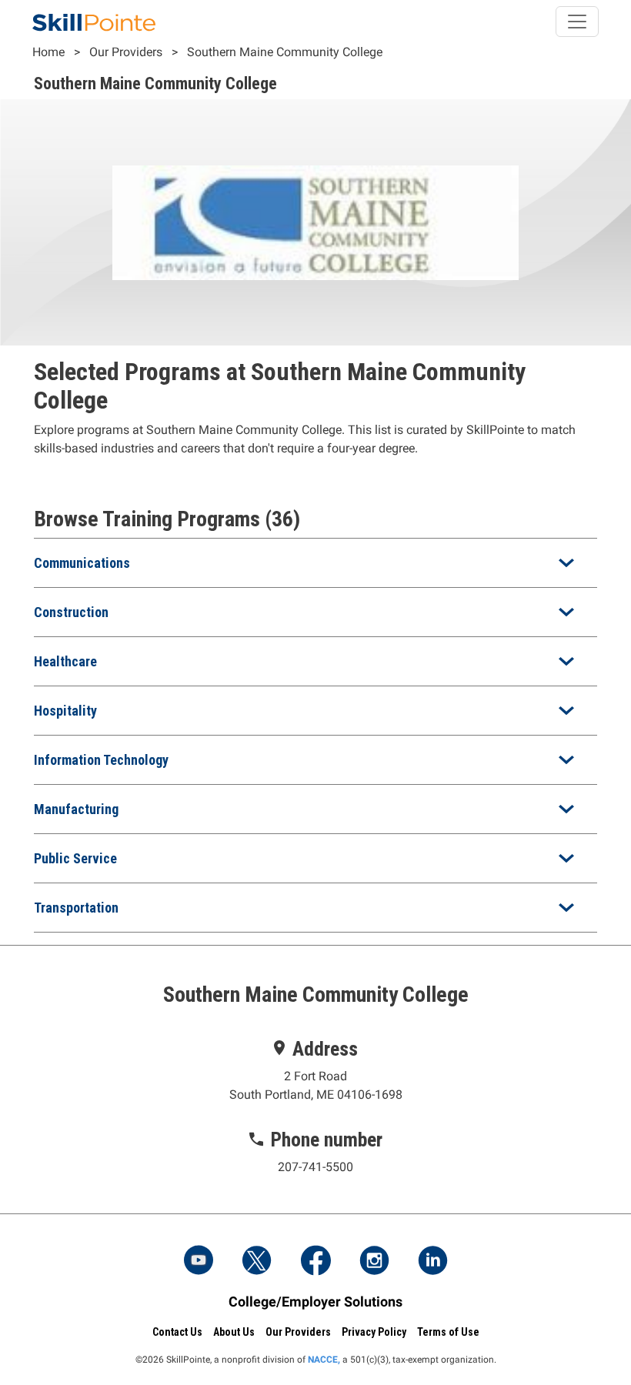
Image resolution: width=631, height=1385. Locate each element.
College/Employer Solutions (315, 1301)
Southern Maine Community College (284, 52)
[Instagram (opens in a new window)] (374, 1262)
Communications (82, 563)
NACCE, (324, 1359)
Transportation (76, 907)
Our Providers (125, 52)
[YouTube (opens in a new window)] (198, 1262)
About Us (234, 1332)
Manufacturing (76, 809)
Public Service (75, 858)
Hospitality (65, 711)
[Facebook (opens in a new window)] (315, 1262)
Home (48, 52)
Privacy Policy (374, 1332)
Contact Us (177, 1332)
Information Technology (101, 760)
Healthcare (65, 661)
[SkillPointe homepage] (93, 21)
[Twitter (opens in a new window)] (257, 1262)
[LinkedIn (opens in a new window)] (432, 1262)
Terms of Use (448, 1332)
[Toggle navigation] (577, 21)
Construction (71, 612)
